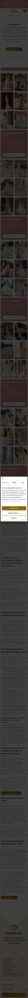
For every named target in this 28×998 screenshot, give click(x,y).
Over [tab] (23, 482)
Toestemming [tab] (5, 482)
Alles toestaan (14, 508)
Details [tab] (14, 482)
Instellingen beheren (13, 513)
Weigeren (14, 518)
